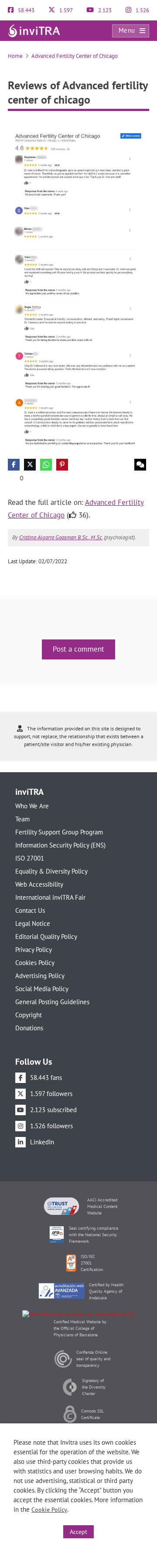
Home (15, 56)
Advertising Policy (40, 975)
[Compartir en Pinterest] (62, 465)
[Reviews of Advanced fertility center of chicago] (78, 287)
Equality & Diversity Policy (51, 871)
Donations (29, 1028)
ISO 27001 (29, 858)
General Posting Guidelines (52, 1002)
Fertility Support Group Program (59, 832)
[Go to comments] (140, 465)
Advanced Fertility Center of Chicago (74, 56)
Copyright (28, 1015)
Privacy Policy (33, 949)
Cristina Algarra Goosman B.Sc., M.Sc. (60, 537)
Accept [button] (78, 1532)
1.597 (65, 10)
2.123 (104, 10)
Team (22, 819)
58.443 (25, 10)
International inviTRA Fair (50, 897)
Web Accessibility (39, 884)
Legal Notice (32, 923)
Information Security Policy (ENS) (60, 845)
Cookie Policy (49, 1510)
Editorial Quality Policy (46, 936)
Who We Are (32, 806)
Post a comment (78, 649)
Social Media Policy (41, 988)
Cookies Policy (35, 962)
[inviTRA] (34, 30)
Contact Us (30, 910)
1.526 (141, 10)
